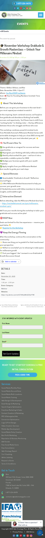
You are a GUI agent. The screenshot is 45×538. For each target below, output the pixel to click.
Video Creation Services (10, 426)
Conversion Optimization (10, 420)
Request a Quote (8, 461)
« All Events (4, 31)
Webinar (4, 289)
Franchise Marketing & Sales (12, 410)
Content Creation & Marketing (13, 413)
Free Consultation (8, 448)
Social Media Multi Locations (12, 394)
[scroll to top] (42, 535)
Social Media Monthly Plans (11, 388)
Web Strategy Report (9, 451)
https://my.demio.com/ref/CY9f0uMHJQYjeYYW (17, 295)
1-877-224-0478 (24, 3)
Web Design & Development (12, 401)
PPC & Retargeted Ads (10, 416)
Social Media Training (9, 397)
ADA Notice (30, 532)
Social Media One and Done (11, 391)
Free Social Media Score (10, 445)
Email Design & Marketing (11, 404)
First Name (6, 323)
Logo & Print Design (9, 423)
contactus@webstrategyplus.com (18, 497)
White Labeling (7, 457)
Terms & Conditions (9, 464)
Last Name (5, 332)
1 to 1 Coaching (7, 454)
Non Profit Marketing (9, 435)
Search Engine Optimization (12, 407)
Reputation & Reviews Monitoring (14, 438)
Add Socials (6, 442)
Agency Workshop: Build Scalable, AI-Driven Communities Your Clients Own (32, 306)
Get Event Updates (11, 353)
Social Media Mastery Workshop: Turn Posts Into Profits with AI (10, 306)
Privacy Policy (18, 532)
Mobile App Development (11, 429)
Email (4, 341)
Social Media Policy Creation (12, 432)
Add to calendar (11, 261)
